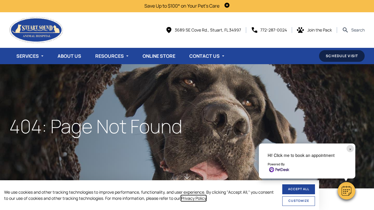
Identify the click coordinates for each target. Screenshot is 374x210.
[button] (346, 191)
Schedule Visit (342, 55)
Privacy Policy (193, 198)
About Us (69, 56)
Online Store (159, 56)
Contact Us (204, 56)
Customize (298, 201)
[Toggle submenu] (42, 56)
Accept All (298, 189)
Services (27, 56)
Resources (109, 56)
